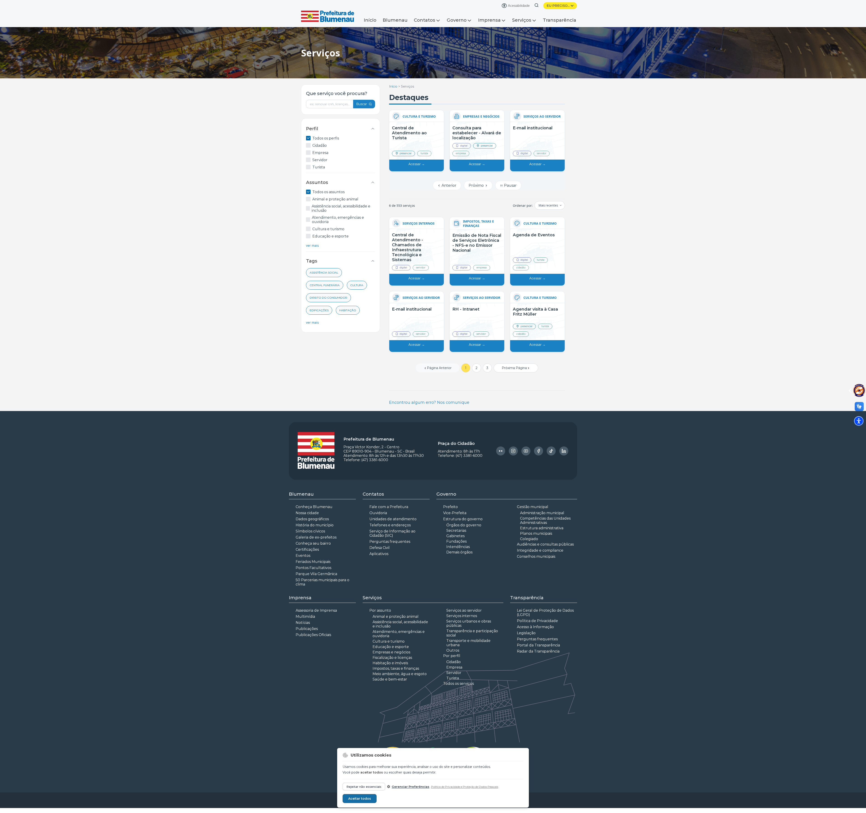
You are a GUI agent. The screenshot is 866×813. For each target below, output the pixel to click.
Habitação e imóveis (390, 668)
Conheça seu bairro (313, 549)
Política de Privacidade (537, 626)
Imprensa (489, 20)
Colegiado (529, 544)
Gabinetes (455, 541)
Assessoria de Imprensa (316, 616)
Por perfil (451, 661)
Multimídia (305, 622)
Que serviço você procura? (336, 93)
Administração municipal (542, 518)
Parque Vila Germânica (316, 579)
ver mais (312, 245)
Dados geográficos (312, 524)
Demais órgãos (459, 557)
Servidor (319, 160)
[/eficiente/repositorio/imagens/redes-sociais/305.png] (538, 456)
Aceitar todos (359, 799)
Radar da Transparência (538, 657)
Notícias (303, 628)
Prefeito (450, 512)
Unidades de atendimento (393, 524)
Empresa (320, 153)
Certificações (307, 555)
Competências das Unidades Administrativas (545, 526)
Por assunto (380, 616)
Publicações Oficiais (313, 640)
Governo (457, 20)
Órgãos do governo (463, 530)
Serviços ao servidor (464, 616)
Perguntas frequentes (389, 547)
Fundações (456, 547)
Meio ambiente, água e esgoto (400, 679)
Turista (318, 167)
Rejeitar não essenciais (363, 786)
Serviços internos (461, 621)
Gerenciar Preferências (410, 786)
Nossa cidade (307, 518)
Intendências (458, 552)
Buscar (361, 104)
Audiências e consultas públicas (545, 550)
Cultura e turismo (328, 229)
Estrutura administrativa (541, 533)
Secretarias (456, 536)
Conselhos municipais (536, 562)
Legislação (526, 638)
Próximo (477, 191)
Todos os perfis (325, 138)
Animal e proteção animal (335, 199)
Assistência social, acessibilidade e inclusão (341, 208)
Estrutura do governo (463, 524)
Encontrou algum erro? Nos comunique (429, 407)
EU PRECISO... (558, 6)
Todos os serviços (458, 689)
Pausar (510, 191)
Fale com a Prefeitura (388, 512)
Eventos (303, 561)
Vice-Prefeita (454, 518)
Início (370, 20)
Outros (452, 656)
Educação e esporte (330, 236)
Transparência (559, 20)
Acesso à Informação (535, 632)
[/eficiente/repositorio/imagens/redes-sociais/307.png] (563, 456)
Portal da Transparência (538, 650)
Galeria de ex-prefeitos (316, 543)
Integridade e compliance (540, 556)
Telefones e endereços (390, 530)
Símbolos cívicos (310, 536)
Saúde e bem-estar (390, 685)
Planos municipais (536, 539)
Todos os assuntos (328, 192)
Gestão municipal (532, 512)
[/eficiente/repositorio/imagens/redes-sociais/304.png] (525, 456)
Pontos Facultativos (313, 573)
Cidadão (319, 145)
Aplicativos (378, 559)
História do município (315, 530)
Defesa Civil (379, 553)
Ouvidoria (378, 518)
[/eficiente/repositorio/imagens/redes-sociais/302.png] (500, 456)
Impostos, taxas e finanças (396, 674)
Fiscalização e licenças (392, 663)
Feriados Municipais (313, 567)
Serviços (521, 20)
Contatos (424, 20)
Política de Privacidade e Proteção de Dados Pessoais (464, 786)
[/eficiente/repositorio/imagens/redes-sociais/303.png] (513, 456)
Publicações (307, 634)
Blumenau (395, 20)
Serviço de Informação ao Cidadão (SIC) (392, 538)
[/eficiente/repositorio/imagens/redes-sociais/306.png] (551, 456)
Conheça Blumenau (314, 512)
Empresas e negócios (391, 657)
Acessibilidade (519, 6)
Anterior (448, 191)
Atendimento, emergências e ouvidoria (338, 219)
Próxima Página (514, 373)
